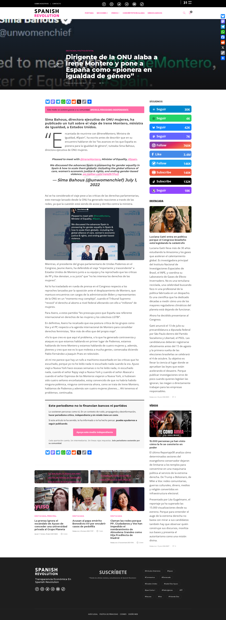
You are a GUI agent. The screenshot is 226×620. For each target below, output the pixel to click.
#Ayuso (170, 571)
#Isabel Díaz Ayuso (171, 584)
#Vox (160, 596)
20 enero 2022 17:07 (86, 531)
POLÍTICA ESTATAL (85, 51)
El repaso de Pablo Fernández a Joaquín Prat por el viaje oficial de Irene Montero (115, 479)
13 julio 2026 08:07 (163, 546)
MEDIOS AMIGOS (155, 13)
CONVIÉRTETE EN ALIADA (134, 13)
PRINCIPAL (51, 516)
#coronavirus (150, 577)
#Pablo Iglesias (167, 590)
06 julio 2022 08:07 (80, 83)
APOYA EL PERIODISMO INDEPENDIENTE (110, 109)
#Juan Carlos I (150, 590)
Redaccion (69, 83)
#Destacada (166, 577)
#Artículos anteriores (152, 571)
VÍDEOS (114, 13)
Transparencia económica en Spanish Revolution (53, 581)
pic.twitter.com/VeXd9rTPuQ (101, 174)
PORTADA (89, 13)
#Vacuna (148, 596)
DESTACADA (71, 51)
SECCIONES (101, 13)
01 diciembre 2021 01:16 (126, 543)
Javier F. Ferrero (40, 534)
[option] (51, 510)
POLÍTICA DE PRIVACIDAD (109, 614)
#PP (181, 590)
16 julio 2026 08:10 (163, 397)
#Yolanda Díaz (174, 596)
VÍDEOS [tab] (153, 405)
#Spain (132, 159)
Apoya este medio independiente (95, 432)
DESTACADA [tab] (156, 200)
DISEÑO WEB (133, 614)
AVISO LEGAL (93, 614)
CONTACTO (56, 4)
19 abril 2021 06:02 (52, 534)
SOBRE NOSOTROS (42, 4)
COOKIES (123, 614)
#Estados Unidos (151, 584)
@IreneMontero (90, 159)
